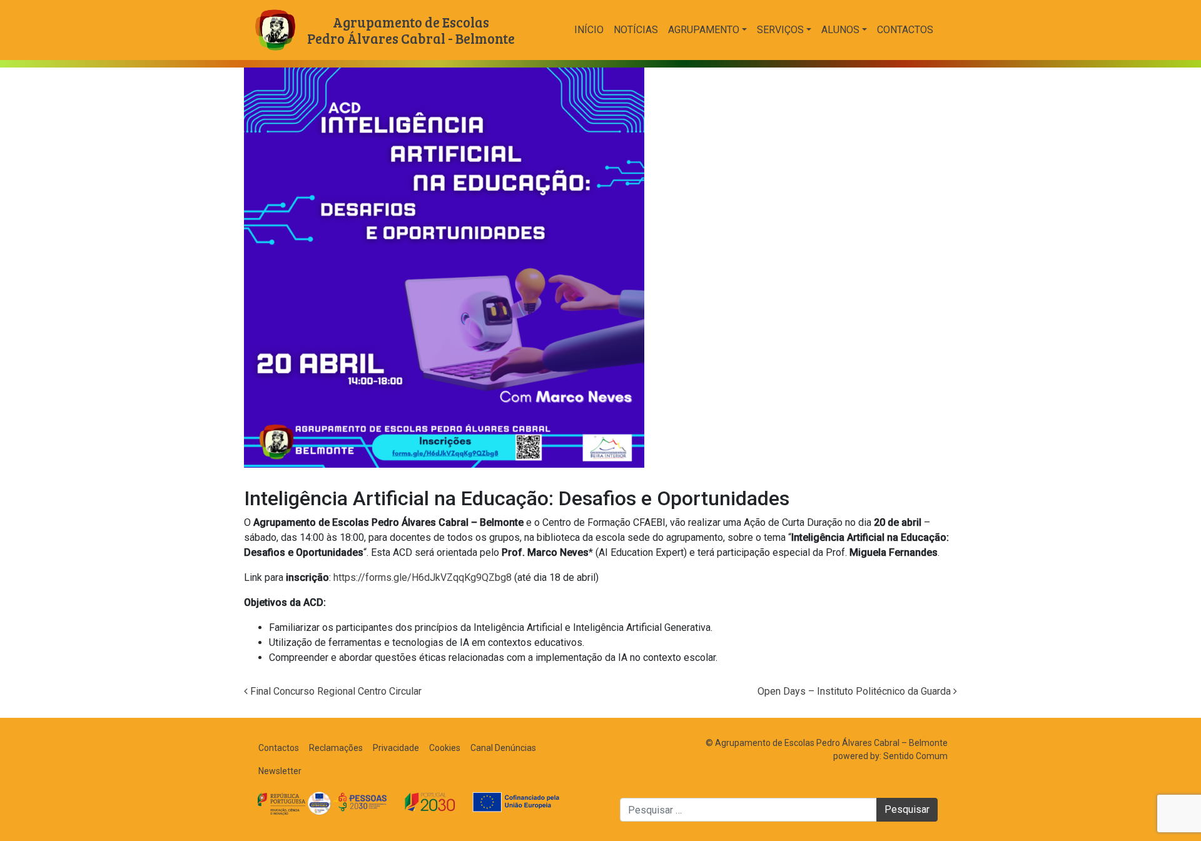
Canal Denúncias (503, 748)
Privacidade (396, 748)
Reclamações (336, 748)
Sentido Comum (915, 756)
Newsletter (280, 771)
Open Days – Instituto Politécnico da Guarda (855, 691)
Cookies (444, 748)
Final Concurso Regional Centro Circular (335, 691)
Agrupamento (703, 30)
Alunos (840, 30)
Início (589, 30)
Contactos (905, 30)
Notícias (636, 30)
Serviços (780, 30)
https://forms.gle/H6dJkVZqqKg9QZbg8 (422, 577)
